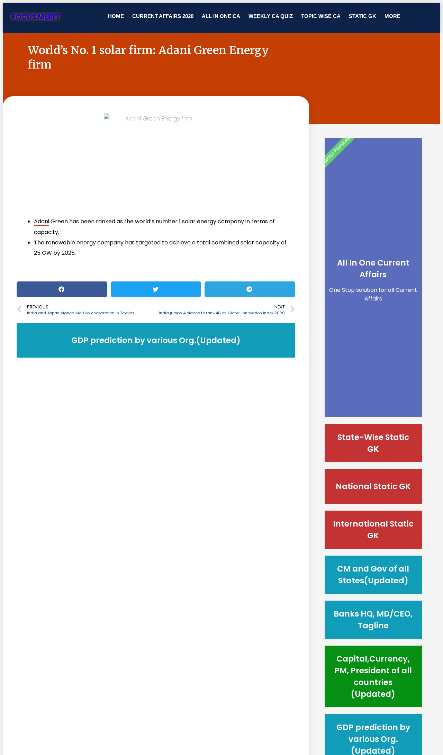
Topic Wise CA (321, 16)
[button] (62, 289)
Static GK (362, 16)
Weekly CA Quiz (270, 16)
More (392, 16)
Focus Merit (36, 17)
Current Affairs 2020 (162, 16)
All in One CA (221, 16)
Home (116, 16)
